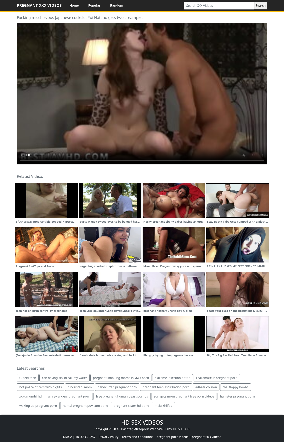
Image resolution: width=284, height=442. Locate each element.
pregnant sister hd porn (131, 406)
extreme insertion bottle (172, 378)
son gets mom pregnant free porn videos (184, 396)
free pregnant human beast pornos (122, 396)
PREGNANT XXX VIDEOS (39, 5)
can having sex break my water (64, 378)
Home (74, 5)
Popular (94, 5)
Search (261, 5)
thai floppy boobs (235, 387)
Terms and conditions (137, 437)
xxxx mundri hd (30, 396)
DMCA (67, 437)
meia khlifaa (163, 406)
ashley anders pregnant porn (69, 396)
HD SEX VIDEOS (142, 422)
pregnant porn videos (173, 437)
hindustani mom (80, 387)
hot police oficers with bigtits (40, 387)
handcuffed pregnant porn (117, 387)
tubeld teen (27, 378)
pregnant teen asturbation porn (166, 387)
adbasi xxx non (206, 387)
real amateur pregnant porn (216, 378)
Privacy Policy (108, 437)
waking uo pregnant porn (38, 406)
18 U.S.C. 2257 (85, 437)
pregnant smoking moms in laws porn (121, 378)
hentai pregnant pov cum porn (85, 406)
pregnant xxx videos (206, 437)
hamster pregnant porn (237, 396)
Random (116, 5)
